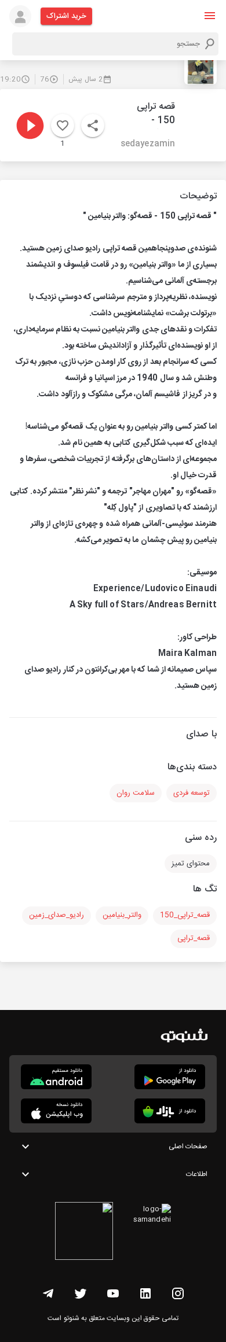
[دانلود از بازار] (169, 1110)
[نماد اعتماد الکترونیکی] (84, 1232)
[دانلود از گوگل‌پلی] (169, 1076)
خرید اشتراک (66, 16)
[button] (210, 16)
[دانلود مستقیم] (56, 1076)
